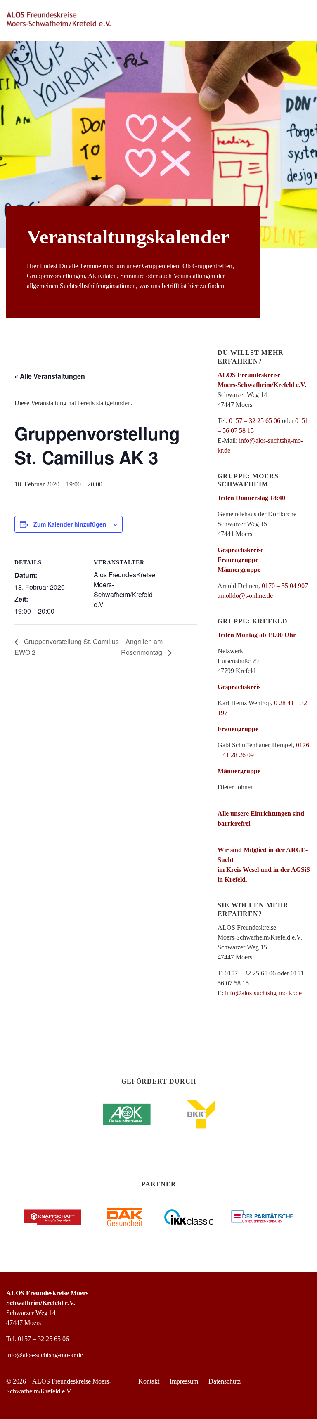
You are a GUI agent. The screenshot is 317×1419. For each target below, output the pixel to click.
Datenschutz (224, 1381)
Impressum (184, 1381)
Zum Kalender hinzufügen (69, 524)
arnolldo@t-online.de (245, 595)
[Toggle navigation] (300, 19)
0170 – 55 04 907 (285, 585)
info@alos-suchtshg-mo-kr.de (263, 992)
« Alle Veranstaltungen (49, 376)
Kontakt (148, 1381)
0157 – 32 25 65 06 (254, 420)
